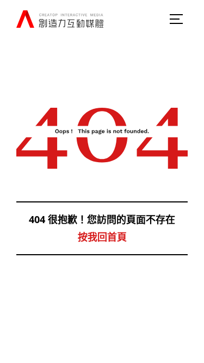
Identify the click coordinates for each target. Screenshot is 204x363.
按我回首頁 (102, 236)
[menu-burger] (177, 19)
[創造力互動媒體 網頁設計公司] (59, 19)
